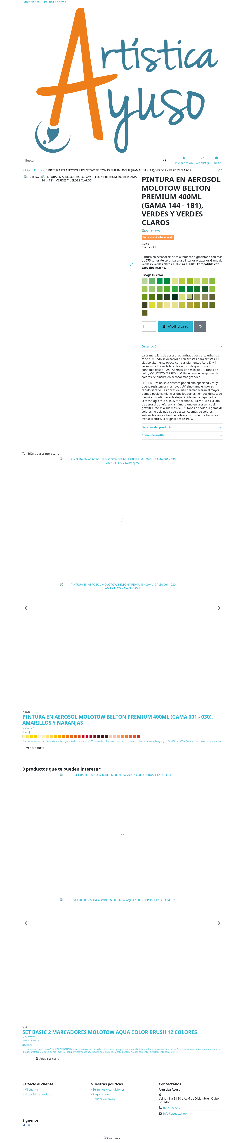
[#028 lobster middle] (130, 736)
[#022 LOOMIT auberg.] (106, 736)
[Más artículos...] (26, 167)
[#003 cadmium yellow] (31, 736)
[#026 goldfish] (122, 736)
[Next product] (222, 170)
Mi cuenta (31, 1089)
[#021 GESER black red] (102, 736)
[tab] (182, 347)
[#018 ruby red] (90, 736)
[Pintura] (22, 167)
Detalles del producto (157, 427)
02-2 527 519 (171, 1108)
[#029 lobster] (134, 736)
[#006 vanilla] (43, 736)
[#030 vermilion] (138, 736)
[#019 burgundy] (94, 736)
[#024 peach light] (114, 736)
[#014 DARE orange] (75, 736)
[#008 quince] (51, 736)
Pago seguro (101, 1094)
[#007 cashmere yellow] (47, 736)
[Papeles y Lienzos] (25, 167)
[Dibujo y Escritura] (23, 167)
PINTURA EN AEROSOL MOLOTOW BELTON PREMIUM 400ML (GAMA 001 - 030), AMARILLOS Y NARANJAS (117, 719)
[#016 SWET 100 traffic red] (83, 736)
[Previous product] (219, 170)
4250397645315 (30, 1040)
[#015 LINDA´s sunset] (79, 736)
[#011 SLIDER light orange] (63, 736)
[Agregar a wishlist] (200, 326)
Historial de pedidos (38, 1094)
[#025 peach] (118, 736)
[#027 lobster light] (126, 736)
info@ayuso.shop (175, 1114)
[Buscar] (165, 160)
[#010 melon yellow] (59, 736)
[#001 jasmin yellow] (23, 736)
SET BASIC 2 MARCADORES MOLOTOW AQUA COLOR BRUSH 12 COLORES (109, 1032)
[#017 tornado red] (87, 736)
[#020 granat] (98, 736)
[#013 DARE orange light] (71, 736)
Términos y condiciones (109, 1089)
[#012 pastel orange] (67, 736)
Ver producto (35, 748)
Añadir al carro (178, 326)
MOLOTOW (28, 727)
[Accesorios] (24, 167)
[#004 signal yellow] (35, 736)
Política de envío (104, 1099)
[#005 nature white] (39, 736)
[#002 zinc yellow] (27, 736)
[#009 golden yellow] (55, 736)
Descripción (150, 346)
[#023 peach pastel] (110, 736)
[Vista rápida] (125, 707)
